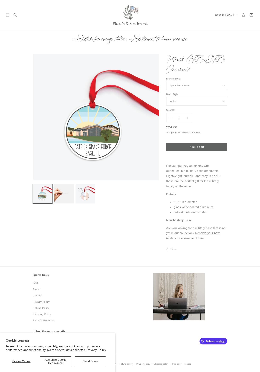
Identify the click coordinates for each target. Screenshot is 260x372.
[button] (7, 15)
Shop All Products (43, 320)
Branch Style (173, 78)
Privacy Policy (96, 350)
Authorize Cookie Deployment (56, 361)
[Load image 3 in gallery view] (85, 193)
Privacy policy (143, 364)
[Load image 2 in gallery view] (64, 193)
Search (37, 289)
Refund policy (126, 364)
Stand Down (90, 361)
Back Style (172, 94)
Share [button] (173, 249)
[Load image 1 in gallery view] (42, 193)
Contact (37, 295)
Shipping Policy (42, 314)
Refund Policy (41, 307)
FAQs (36, 283)
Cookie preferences (181, 364)
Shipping (171, 132)
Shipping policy (161, 364)
